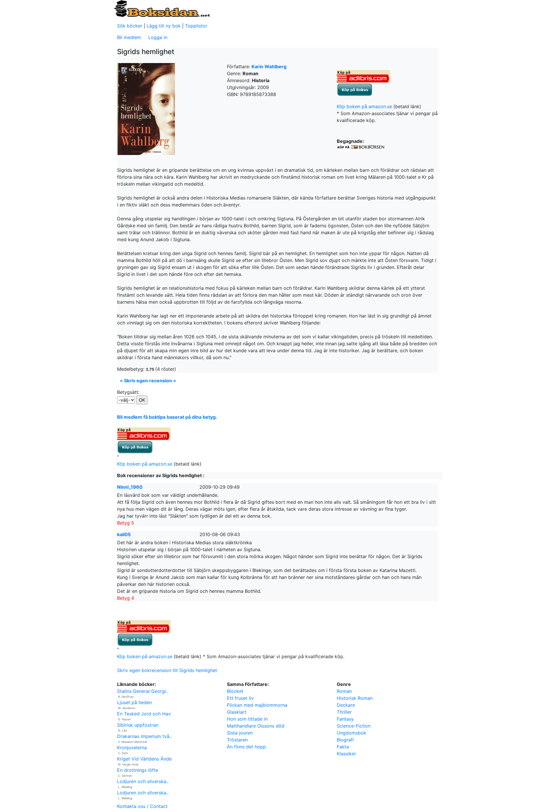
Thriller (344, 712)
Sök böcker (129, 26)
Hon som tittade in (247, 719)
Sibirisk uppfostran (137, 725)
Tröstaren (237, 740)
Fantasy (345, 719)
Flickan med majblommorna (257, 705)
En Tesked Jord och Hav (144, 714)
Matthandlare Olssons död (255, 726)
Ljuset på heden (134, 702)
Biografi (345, 740)
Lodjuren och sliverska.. (143, 781)
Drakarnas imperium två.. (144, 736)
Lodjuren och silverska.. (143, 793)
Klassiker (346, 753)
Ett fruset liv (240, 698)
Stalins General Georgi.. (142, 691)
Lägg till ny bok (164, 26)
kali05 (124, 534)
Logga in (157, 37)
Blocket (235, 691)
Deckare (346, 705)
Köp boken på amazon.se (364, 106)
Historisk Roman (355, 698)
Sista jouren (240, 733)
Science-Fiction (354, 726)
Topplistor (196, 26)
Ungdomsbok (351, 733)
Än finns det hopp (246, 747)
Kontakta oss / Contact (142, 806)
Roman (344, 691)
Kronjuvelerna (132, 747)
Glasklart (237, 712)
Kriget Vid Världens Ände (144, 759)
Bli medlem (129, 37)
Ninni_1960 (130, 487)
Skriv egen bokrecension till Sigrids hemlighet (167, 670)
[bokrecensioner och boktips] (162, 8)
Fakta (343, 747)
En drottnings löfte (137, 770)
